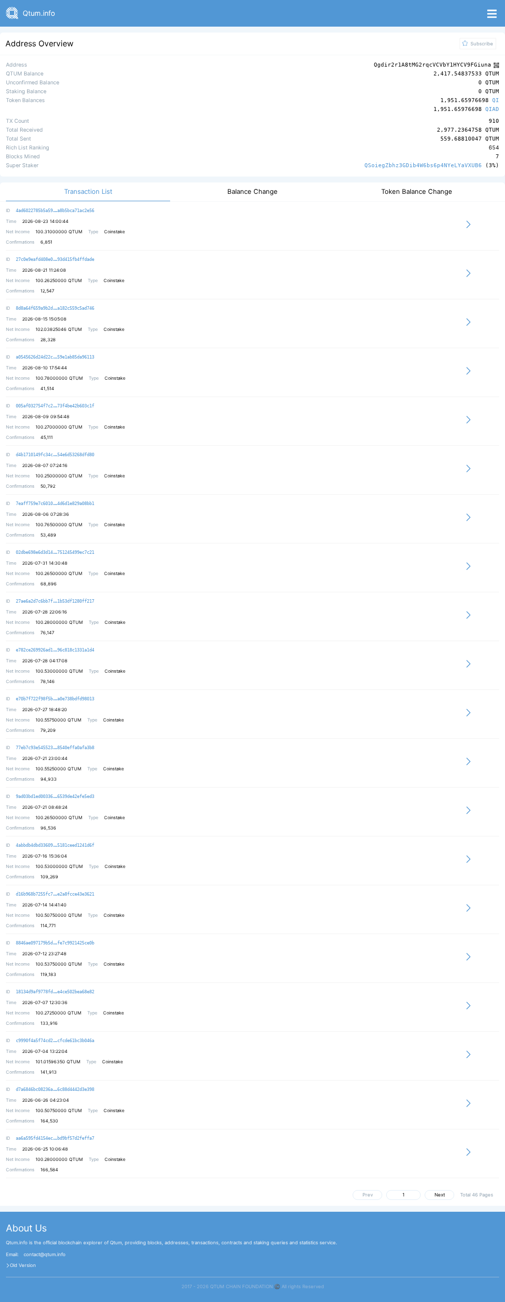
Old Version (23, 1265)
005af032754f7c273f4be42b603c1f (55, 405)
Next (439, 1194)
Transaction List (88, 191)
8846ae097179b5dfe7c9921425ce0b (55, 942)
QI (495, 101)
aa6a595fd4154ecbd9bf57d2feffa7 (55, 1138)
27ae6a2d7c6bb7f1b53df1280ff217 (55, 601)
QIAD (492, 109)
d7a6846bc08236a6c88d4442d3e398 (55, 1089)
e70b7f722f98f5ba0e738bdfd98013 (55, 698)
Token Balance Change (416, 191)
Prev (367, 1194)
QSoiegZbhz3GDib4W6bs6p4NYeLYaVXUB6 (423, 165)
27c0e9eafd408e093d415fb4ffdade (55, 259)
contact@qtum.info (45, 1254)
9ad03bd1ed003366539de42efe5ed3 (55, 796)
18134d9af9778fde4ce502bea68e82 (55, 991)
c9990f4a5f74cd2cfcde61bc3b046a (55, 1040)
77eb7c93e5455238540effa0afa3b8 (55, 747)
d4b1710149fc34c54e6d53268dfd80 (55, 454)
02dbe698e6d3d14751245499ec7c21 (55, 552)
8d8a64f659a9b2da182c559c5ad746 (55, 308)
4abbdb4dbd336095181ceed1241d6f (55, 845)
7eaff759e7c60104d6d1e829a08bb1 (55, 503)
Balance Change (252, 191)
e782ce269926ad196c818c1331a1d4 (55, 650)
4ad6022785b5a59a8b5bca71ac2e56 (55, 210)
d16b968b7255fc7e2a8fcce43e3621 (55, 894)
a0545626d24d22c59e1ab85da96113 (55, 357)
